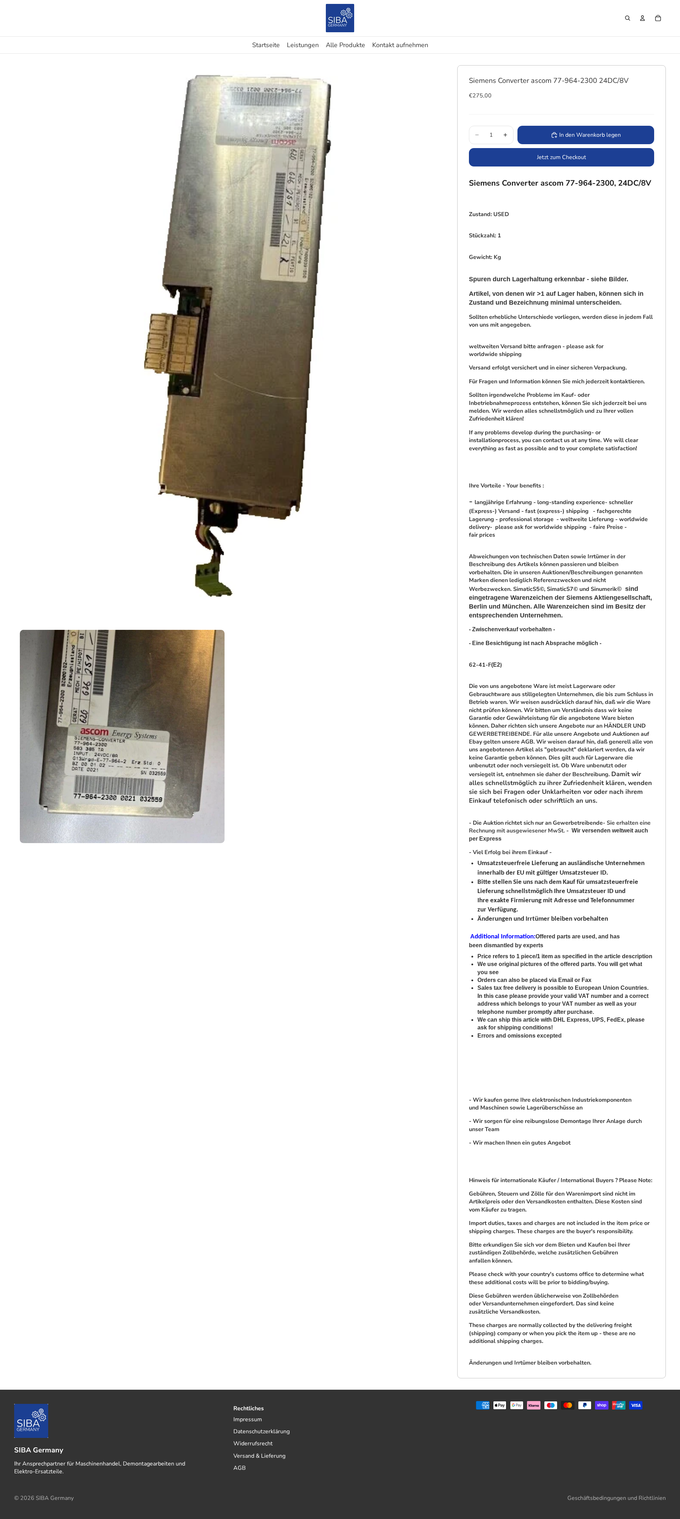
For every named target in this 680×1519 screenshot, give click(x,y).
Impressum (247, 1419)
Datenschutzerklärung (261, 1431)
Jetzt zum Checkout (561, 157)
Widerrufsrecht (253, 1443)
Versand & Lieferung (259, 1456)
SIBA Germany (55, 1498)
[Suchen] (627, 18)
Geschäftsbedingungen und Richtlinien (616, 1498)
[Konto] (642, 18)
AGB (239, 1468)
